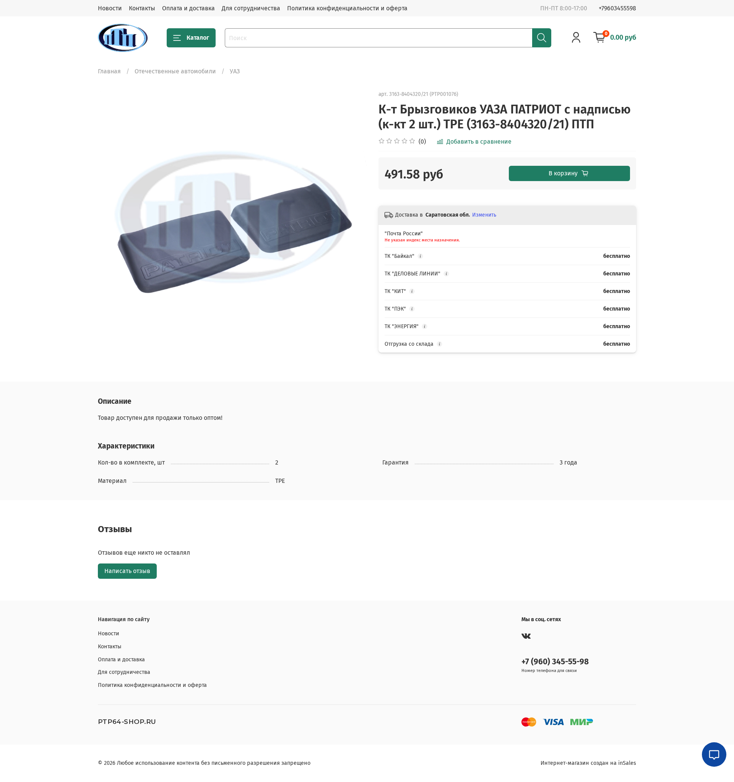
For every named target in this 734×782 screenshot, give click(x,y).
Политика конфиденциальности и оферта (347, 8)
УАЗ (235, 71)
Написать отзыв (127, 571)
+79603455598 (617, 8)
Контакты (142, 8)
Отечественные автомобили (175, 71)
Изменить (484, 215)
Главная (109, 71)
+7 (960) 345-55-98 (555, 662)
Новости (110, 8)
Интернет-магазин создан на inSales (588, 763)
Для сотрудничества (251, 8)
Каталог (198, 37)
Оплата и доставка (188, 8)
